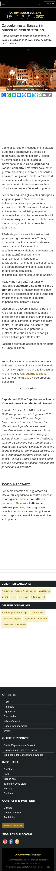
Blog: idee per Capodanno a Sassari (24, 755)
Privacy (8, 788)
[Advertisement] (28, 119)
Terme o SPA (37, 612)
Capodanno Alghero (11, 618)
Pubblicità (9, 817)
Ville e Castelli (38, 597)
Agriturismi (7, 591)
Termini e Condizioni (15, 783)
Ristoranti (23, 597)
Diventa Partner (12, 812)
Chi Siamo (9, 769)
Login (49, 3)
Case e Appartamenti (25, 591)
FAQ (6, 774)
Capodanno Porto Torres (14, 625)
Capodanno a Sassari (34, 373)
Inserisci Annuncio (13, 825)
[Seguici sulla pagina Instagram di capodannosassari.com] (5, 841)
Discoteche (44, 591)
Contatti (8, 808)
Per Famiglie (8, 612)
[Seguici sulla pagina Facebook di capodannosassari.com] (11, 841)
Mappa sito (10, 779)
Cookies (8, 793)
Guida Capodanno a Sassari (19, 745)
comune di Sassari (13, 503)
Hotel (13, 597)
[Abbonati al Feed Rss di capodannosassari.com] (17, 841)
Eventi (5, 597)
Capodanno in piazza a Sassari (21, 750)
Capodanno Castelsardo (35, 618)
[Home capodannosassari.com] (30, 12)
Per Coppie (22, 612)
